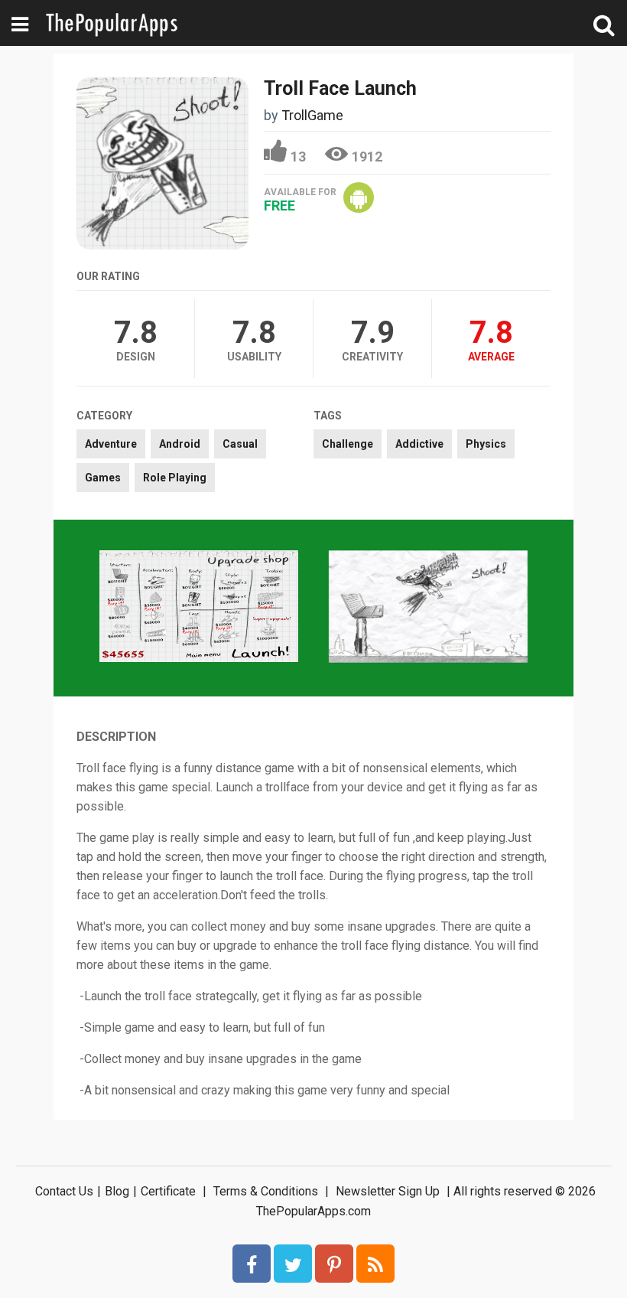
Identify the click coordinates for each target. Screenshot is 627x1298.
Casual (240, 444)
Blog (117, 1191)
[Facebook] (251, 1263)
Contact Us (64, 1191)
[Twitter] (293, 1263)
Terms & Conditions (265, 1191)
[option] (199, 607)
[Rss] (375, 1263)
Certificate (168, 1191)
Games (103, 477)
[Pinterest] (334, 1263)
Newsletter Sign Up (388, 1191)
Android (179, 444)
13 (298, 156)
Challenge (347, 444)
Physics (486, 444)
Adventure (111, 444)
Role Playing (174, 477)
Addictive (419, 444)
